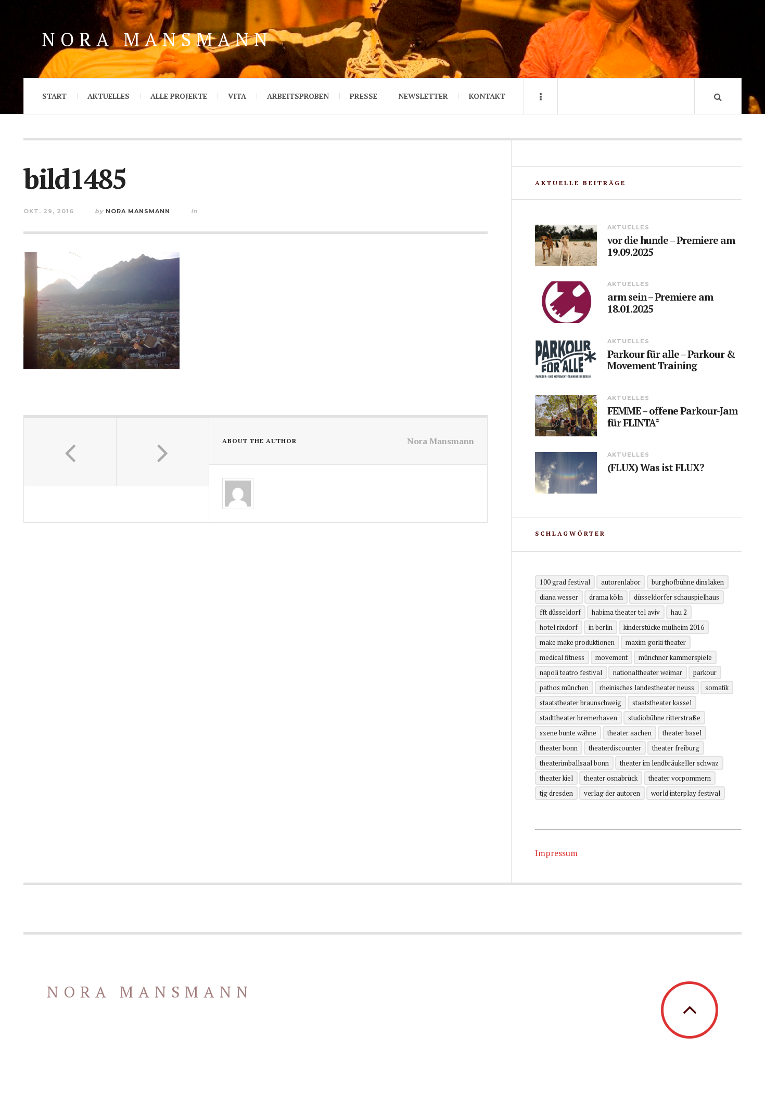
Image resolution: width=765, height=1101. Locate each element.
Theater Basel (682, 732)
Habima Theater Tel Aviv (626, 612)
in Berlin (601, 627)
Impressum (556, 853)
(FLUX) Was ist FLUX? (655, 468)
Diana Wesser (559, 597)
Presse (363, 96)
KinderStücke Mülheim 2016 (663, 627)
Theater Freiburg (675, 748)
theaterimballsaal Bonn (574, 763)
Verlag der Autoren (612, 793)
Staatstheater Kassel (662, 702)
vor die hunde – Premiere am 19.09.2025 (671, 246)
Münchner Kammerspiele (675, 657)
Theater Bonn (559, 748)
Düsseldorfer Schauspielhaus (676, 597)
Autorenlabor (621, 582)
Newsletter (423, 96)
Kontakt (487, 96)
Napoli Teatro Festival (571, 672)
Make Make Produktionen (577, 642)
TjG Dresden (556, 793)
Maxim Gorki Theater (656, 642)
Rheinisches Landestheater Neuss (647, 687)
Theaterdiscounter (615, 748)
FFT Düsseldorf (560, 612)
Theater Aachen (629, 732)
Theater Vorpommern (679, 778)
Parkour (705, 672)
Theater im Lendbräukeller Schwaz (669, 763)
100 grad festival (565, 582)
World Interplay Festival (685, 793)
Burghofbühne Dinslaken (688, 582)
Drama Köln (606, 597)
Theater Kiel (556, 778)
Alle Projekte (178, 96)
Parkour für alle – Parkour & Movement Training (671, 360)
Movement (611, 657)
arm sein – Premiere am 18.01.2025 (660, 303)
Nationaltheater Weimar (647, 672)
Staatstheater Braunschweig (580, 702)
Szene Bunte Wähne (568, 732)
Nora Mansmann (157, 39)
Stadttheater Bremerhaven (578, 717)
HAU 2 (679, 612)
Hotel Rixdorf (559, 627)
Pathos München (564, 687)
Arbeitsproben (298, 96)
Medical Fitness (562, 657)
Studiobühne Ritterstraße (664, 717)
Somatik (717, 687)
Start (54, 96)
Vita (237, 96)
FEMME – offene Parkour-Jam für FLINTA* (672, 417)
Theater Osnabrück (611, 778)
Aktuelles (108, 96)
